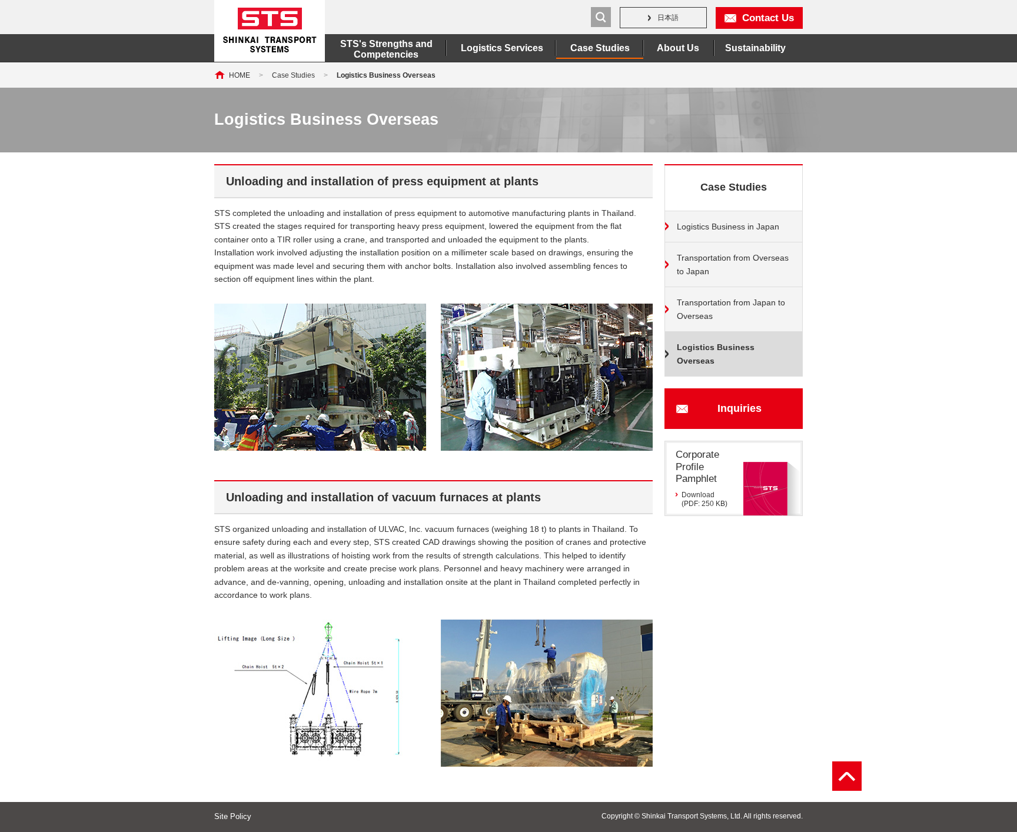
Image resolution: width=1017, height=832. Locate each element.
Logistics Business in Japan (728, 226)
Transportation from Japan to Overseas (731, 309)
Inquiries (739, 408)
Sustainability (755, 48)
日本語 (668, 18)
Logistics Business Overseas (716, 353)
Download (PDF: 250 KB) (704, 499)
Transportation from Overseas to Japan (733, 264)
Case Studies (600, 48)
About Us (678, 48)
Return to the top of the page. (847, 776)
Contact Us (768, 18)
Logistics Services (502, 48)
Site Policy (232, 816)
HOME (239, 75)
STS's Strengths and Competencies (386, 49)
